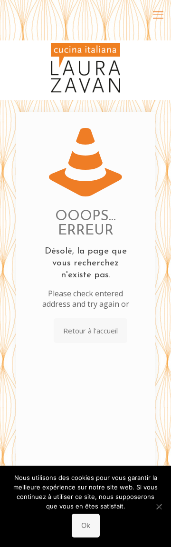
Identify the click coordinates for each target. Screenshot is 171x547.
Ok (85, 525)
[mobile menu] (158, 14)
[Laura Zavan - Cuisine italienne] (85, 55)
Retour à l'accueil (90, 330)
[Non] (159, 506)
